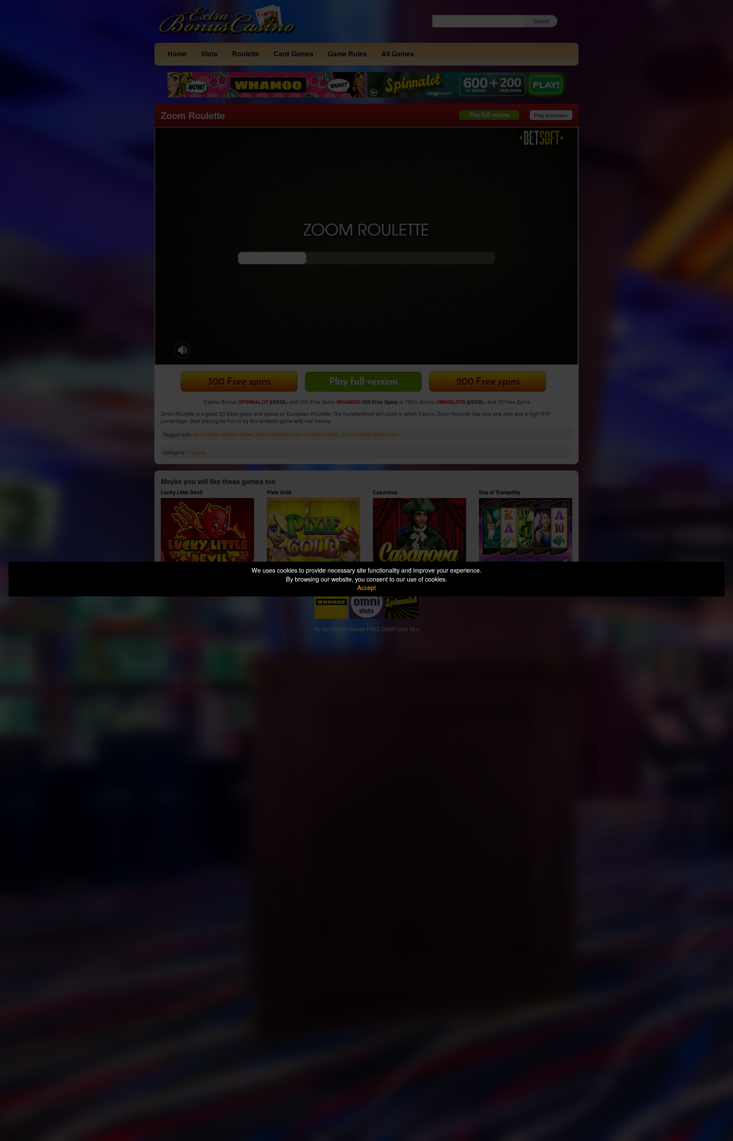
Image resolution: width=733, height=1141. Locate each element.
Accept (366, 587)
